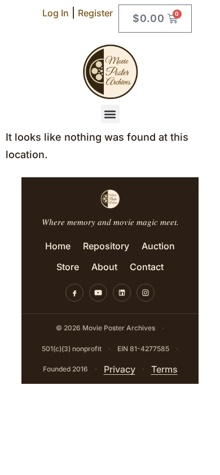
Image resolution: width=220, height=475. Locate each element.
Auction (158, 246)
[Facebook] (74, 293)
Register (95, 13)
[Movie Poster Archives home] (110, 199)
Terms (164, 369)
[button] (110, 114)
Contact (147, 266)
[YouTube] (98, 293)
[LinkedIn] (122, 293)
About (104, 266)
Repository (106, 246)
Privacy (119, 369)
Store (67, 266)
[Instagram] (146, 293)
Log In (55, 13)
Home (58, 246)
